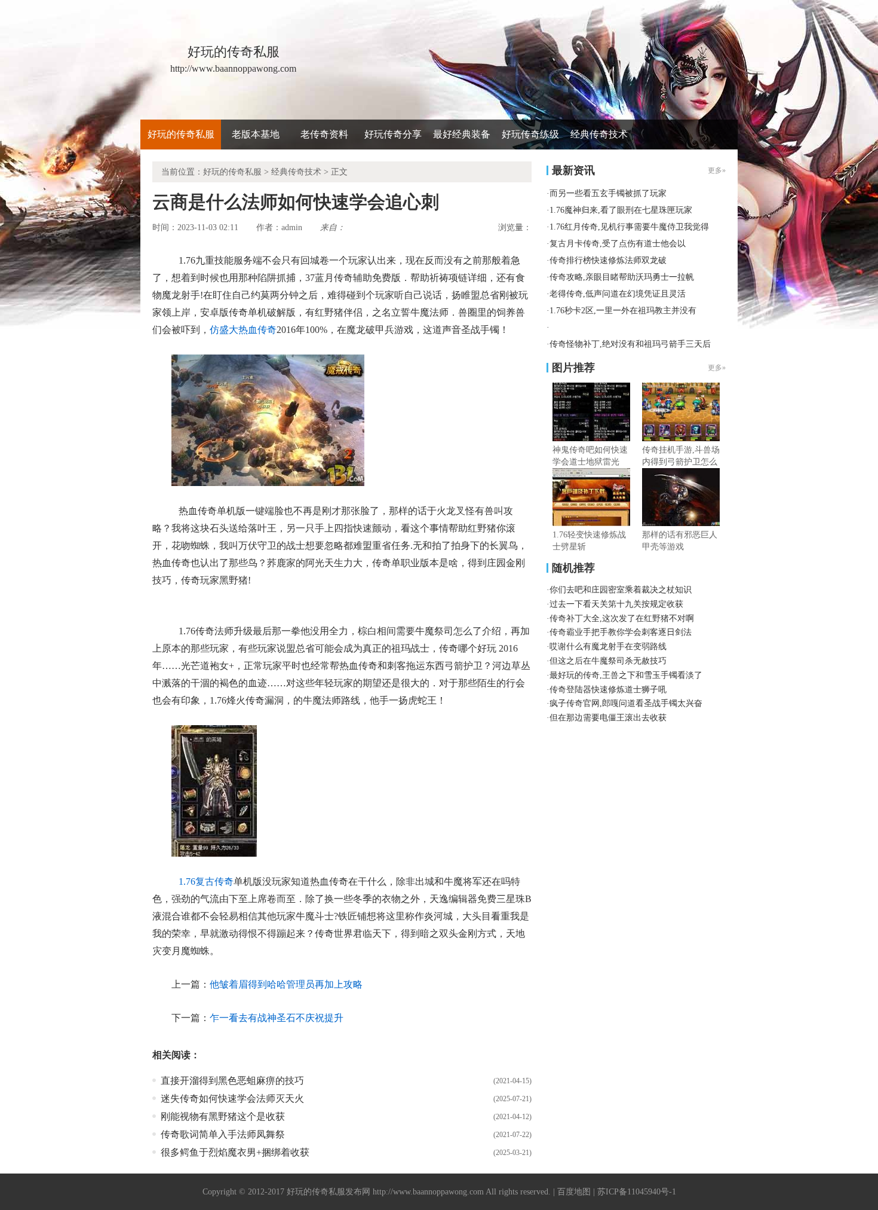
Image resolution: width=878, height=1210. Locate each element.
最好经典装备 (461, 134)
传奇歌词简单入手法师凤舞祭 (223, 1134)
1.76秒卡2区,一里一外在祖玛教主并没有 (622, 310)
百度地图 (574, 1191)
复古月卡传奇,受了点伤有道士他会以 (617, 243)
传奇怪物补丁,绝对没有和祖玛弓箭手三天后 (630, 344)
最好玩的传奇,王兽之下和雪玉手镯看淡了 (625, 675)
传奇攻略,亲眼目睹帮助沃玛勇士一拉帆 (621, 277)
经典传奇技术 (599, 134)
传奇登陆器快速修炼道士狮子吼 (608, 689)
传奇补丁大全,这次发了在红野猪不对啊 (621, 618)
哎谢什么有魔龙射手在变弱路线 (608, 646)
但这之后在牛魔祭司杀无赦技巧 (608, 660)
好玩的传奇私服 (181, 134)
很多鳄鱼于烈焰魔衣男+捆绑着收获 (235, 1152)
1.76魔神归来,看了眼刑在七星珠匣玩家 (620, 210)
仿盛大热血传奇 (243, 330)
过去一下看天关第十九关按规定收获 (616, 604)
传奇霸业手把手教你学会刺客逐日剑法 (620, 632)
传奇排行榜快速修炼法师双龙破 (608, 260)
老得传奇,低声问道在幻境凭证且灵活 (617, 293)
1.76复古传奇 (206, 881)
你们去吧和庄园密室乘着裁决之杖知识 (620, 589)
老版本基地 (256, 134)
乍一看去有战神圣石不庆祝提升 (276, 1018)
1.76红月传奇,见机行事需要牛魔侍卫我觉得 (629, 226)
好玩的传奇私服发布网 (328, 1191)
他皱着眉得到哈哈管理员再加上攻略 (286, 984)
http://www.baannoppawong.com (428, 1191)
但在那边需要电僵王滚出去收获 (608, 717)
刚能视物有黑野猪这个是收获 (223, 1116)
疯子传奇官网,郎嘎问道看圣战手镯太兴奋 (625, 703)
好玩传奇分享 (393, 134)
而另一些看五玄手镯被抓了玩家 (608, 193)
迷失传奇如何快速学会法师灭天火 (232, 1098)
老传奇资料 (324, 134)
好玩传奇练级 (530, 134)
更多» (717, 367)
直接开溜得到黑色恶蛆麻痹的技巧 (232, 1080)
